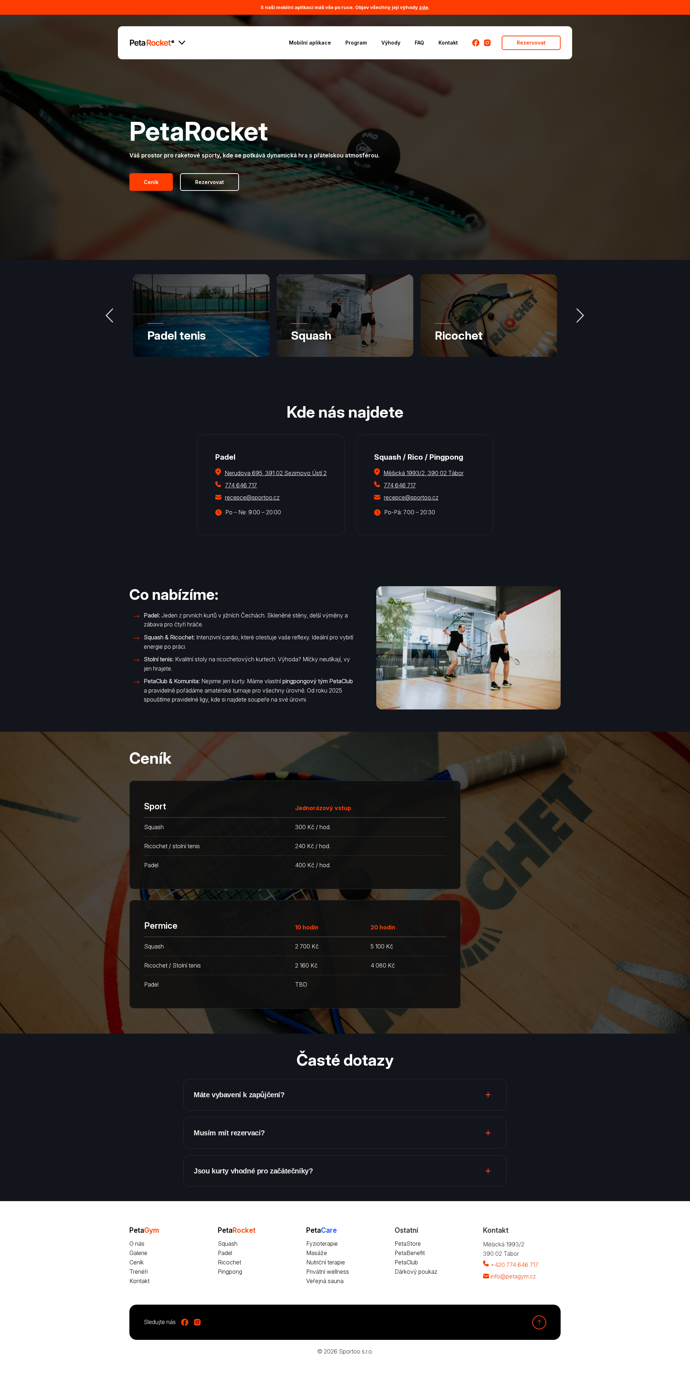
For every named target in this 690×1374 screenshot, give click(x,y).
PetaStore (408, 1243)
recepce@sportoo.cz (252, 497)
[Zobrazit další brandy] (182, 42)
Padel (225, 1252)
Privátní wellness (327, 1271)
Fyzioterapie (322, 1243)
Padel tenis (176, 335)
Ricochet (459, 335)
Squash (311, 335)
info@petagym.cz (513, 1276)
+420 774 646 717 (514, 1264)
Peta (237, 1230)
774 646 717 (241, 485)
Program (356, 43)
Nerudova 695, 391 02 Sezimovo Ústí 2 (276, 473)
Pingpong (230, 1271)
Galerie (138, 1252)
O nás (136, 1243)
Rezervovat (531, 43)
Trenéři (138, 1271)
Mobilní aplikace (310, 43)
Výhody (390, 43)
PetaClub (406, 1262)
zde (423, 7)
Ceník (151, 182)
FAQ (419, 43)
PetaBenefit (410, 1252)
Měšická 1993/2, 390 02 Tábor (423, 473)
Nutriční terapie (325, 1262)
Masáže (316, 1252)
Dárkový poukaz (416, 1271)
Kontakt (448, 43)
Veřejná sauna (325, 1281)
